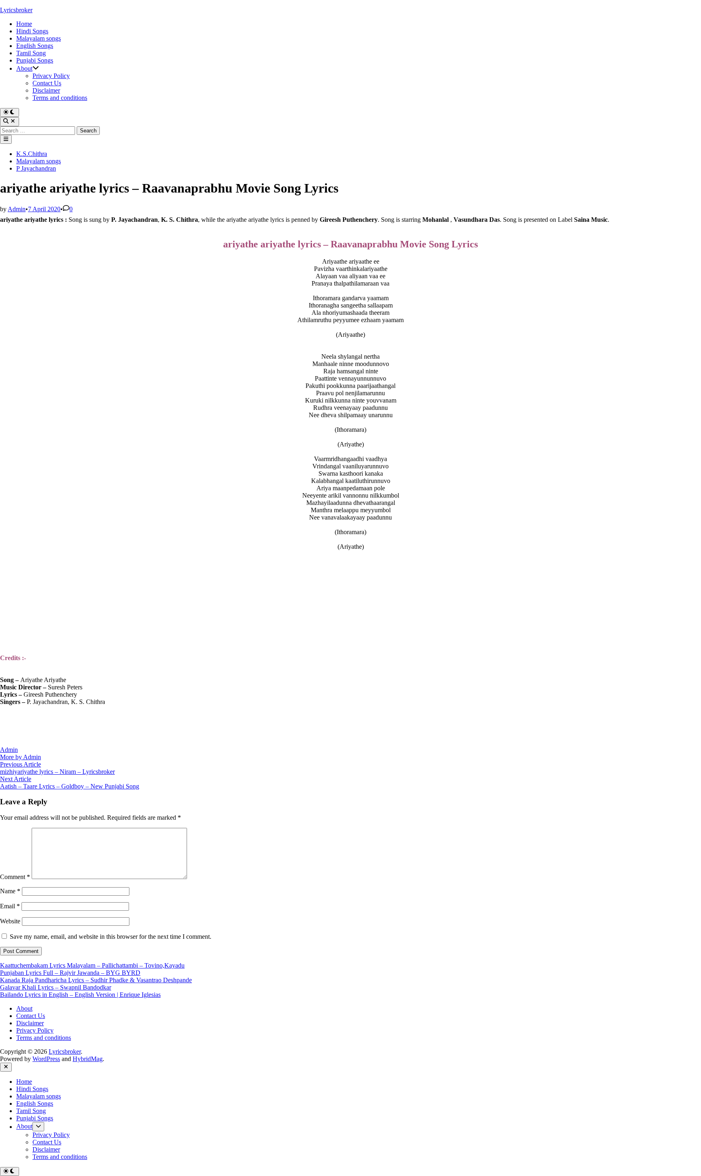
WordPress (46, 1058)
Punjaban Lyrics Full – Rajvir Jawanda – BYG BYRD (70, 972)
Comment (15, 876)
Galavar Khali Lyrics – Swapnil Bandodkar (55, 987)
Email (10, 906)
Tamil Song (31, 53)
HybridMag (88, 1058)
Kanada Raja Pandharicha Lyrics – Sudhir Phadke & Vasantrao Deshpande (96, 980)
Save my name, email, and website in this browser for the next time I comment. (110, 936)
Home (24, 23)
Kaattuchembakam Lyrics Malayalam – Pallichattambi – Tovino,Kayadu (92, 965)
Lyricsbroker (16, 9)
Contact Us (46, 83)
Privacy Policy (51, 75)
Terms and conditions (59, 97)
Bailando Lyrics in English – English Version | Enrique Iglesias (80, 994)
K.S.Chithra (31, 153)
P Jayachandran (36, 168)
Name (10, 891)
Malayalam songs (38, 38)
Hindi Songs (32, 31)
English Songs (34, 45)
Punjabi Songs (34, 60)
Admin (17, 209)
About (24, 68)
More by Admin (20, 757)
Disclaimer (46, 90)
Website (10, 921)
